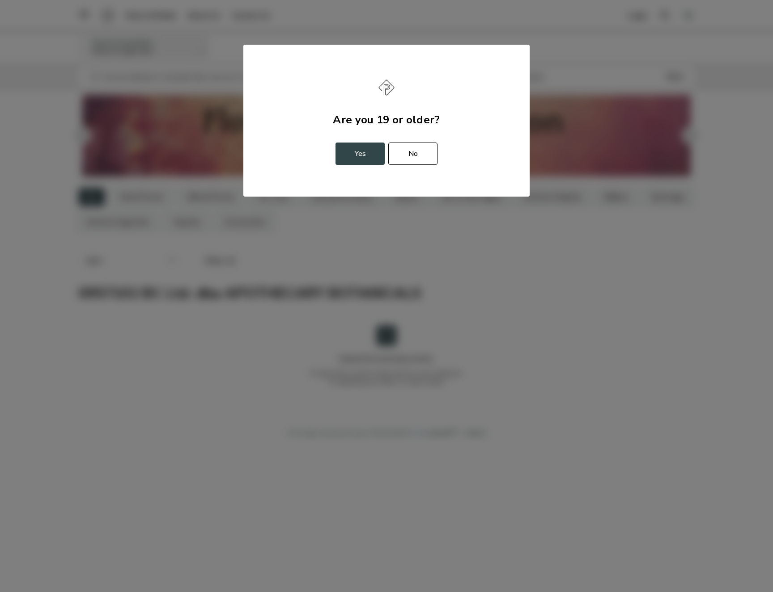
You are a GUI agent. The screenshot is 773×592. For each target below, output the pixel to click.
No (413, 154)
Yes (360, 154)
